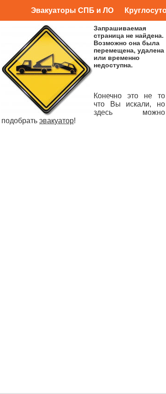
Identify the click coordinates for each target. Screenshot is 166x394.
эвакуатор (56, 121)
